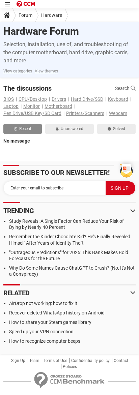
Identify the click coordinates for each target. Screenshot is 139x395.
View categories (17, 71)
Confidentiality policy (90, 360)
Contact (121, 360)
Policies (70, 366)
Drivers (59, 99)
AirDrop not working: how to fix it (43, 303)
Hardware (51, 15)
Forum (25, 15)
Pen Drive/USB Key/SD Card (32, 113)
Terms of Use (55, 360)
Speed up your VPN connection (41, 331)
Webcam (118, 113)
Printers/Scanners (85, 113)
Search (123, 88)
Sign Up (18, 360)
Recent (25, 128)
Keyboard (118, 99)
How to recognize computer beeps (44, 341)
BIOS (8, 99)
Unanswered (72, 128)
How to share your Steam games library (50, 322)
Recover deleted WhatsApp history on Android (57, 312)
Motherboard (58, 106)
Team (34, 360)
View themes (46, 71)
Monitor (31, 106)
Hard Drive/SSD (87, 99)
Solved (119, 128)
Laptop (11, 106)
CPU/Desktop (33, 99)
